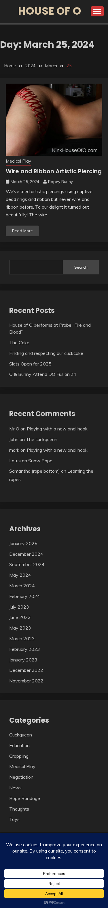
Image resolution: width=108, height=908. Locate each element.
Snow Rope (40, 460)
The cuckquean (41, 439)
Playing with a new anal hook (57, 429)
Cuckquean (20, 735)
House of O (49, 10)
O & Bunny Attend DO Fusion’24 (42, 374)
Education (19, 745)
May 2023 (20, 628)
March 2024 (22, 585)
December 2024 (26, 554)
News (15, 787)
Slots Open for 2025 (30, 364)
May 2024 (20, 575)
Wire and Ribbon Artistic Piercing (54, 171)
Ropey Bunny (60, 181)
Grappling (19, 756)
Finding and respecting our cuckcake (46, 353)
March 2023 (22, 638)
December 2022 (26, 670)
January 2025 (23, 543)
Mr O (14, 429)
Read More (22, 230)
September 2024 (27, 564)
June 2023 (20, 617)
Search (81, 267)
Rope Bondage (24, 798)
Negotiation (21, 777)
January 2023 (23, 660)
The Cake (19, 342)
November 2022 (26, 681)
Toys (14, 819)
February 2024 (24, 596)
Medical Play (18, 161)
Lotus (15, 460)
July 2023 (19, 607)
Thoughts (19, 809)
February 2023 (24, 649)
